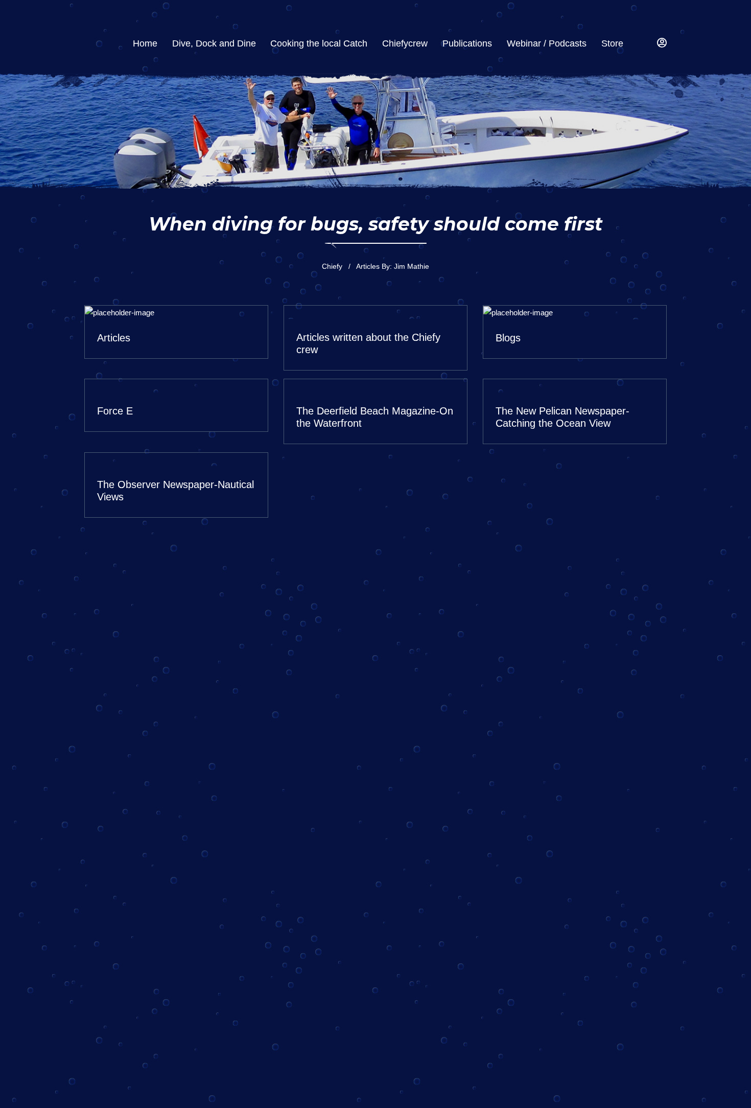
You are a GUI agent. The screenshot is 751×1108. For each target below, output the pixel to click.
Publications (467, 43)
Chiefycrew (405, 43)
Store (612, 43)
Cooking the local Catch (318, 43)
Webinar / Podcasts (546, 43)
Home (145, 43)
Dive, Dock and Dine (214, 43)
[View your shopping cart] (643, 43)
